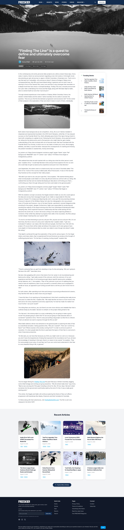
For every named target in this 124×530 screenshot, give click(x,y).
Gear (40, 2)
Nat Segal (43, 66)
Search (56, 513)
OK (103, 527)
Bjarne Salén (36, 66)
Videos (72, 2)
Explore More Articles (63, 485)
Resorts (49, 2)
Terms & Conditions (77, 506)
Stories (64, 2)
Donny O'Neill (26, 62)
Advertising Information (78, 508)
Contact (92, 504)
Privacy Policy (76, 504)
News (57, 2)
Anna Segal (28, 66)
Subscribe (101, 2)
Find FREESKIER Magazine (79, 513)
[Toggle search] (95, 2)
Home (55, 504)
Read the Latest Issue (78, 511)
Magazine (80, 2)
